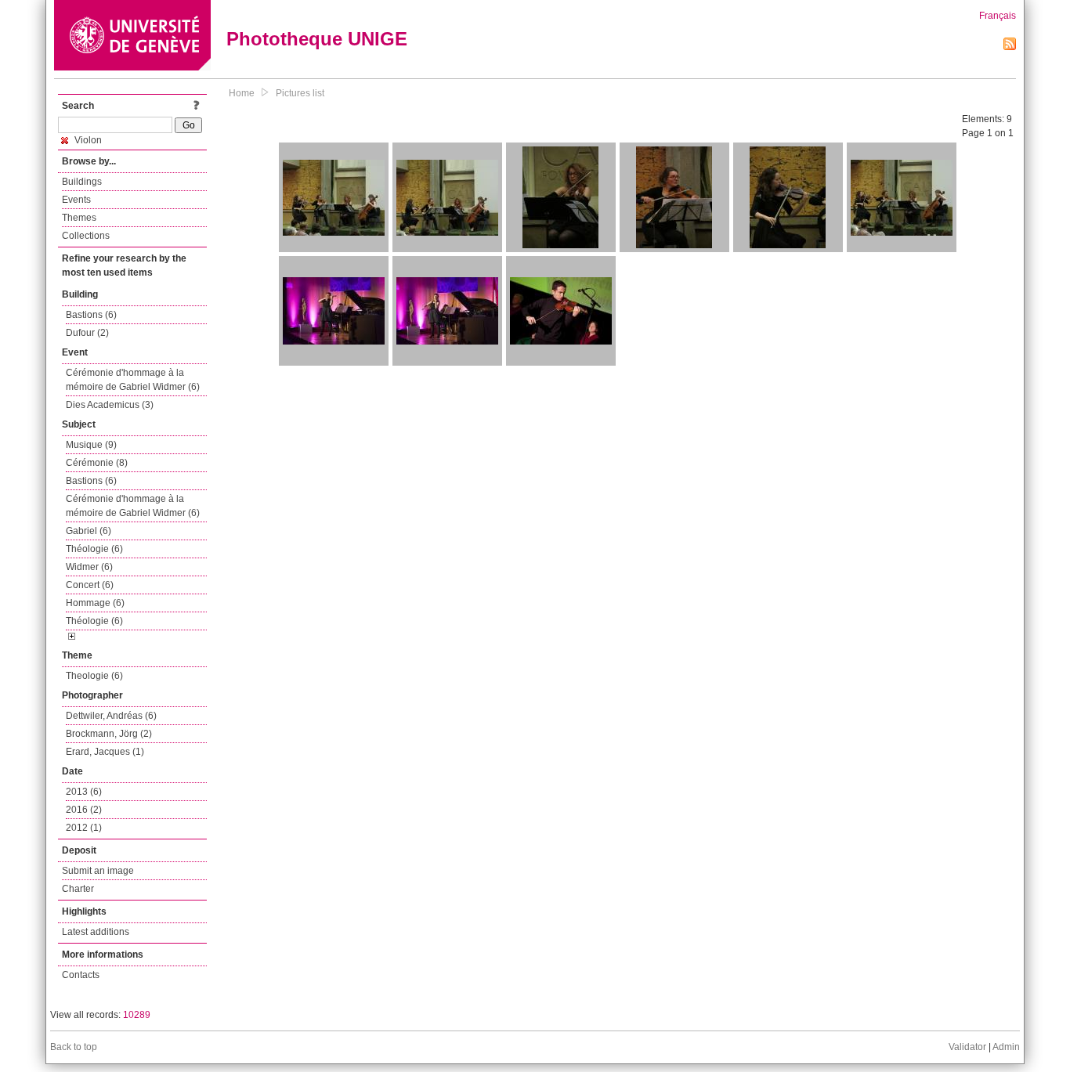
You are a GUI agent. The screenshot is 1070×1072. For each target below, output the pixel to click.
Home (242, 93)
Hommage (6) (95, 602)
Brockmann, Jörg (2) (109, 733)
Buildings (82, 181)
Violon (87, 140)
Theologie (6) (94, 675)
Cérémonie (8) (97, 462)
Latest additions (95, 931)
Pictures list (300, 93)
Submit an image (98, 870)
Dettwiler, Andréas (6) (111, 715)
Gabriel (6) (88, 530)
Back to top (73, 1046)
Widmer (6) (89, 566)
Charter (78, 888)
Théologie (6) (94, 548)
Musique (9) (91, 444)
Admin (1006, 1046)
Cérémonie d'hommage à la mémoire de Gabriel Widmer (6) (133, 379)
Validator (967, 1046)
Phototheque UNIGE (316, 38)
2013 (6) (84, 791)
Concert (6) (90, 584)
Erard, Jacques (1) (105, 751)
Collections (86, 235)
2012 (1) (84, 827)
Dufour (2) (87, 332)
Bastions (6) (91, 314)
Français (997, 15)
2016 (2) (84, 809)
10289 (136, 1014)
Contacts (80, 974)
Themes (79, 217)
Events (76, 199)
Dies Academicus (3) (110, 404)
